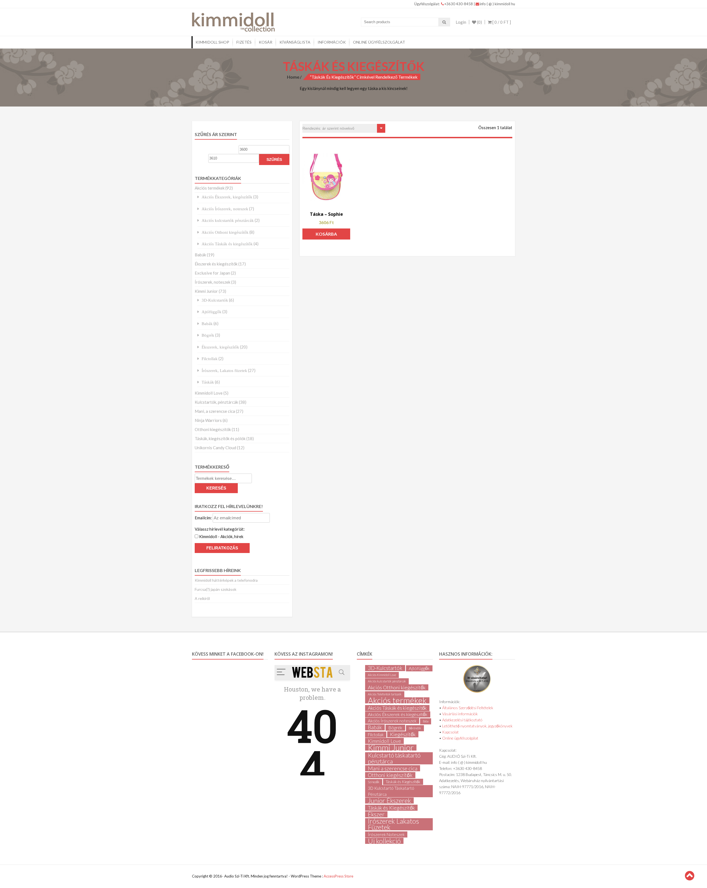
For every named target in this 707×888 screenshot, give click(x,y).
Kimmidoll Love (209, 392)
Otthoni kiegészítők (213, 429)
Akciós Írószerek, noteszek (225, 209)
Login (461, 22)
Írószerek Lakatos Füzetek (393, 824)
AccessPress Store (338, 876)
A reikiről (202, 598)
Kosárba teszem (326, 235)
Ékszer (376, 814)
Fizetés (244, 42)
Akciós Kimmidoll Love (382, 675)
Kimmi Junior (206, 291)
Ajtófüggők (211, 312)
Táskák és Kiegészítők (403, 782)
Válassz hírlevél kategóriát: (220, 529)
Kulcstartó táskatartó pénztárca (394, 758)
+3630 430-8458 (459, 4)
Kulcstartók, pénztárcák (216, 402)
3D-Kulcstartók (215, 300)
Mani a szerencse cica (392, 768)
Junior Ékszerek (389, 800)
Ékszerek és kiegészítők (216, 263)
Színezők (373, 782)
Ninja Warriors (208, 420)
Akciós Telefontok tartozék (385, 694)
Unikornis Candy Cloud (215, 447)
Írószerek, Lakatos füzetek (224, 370)
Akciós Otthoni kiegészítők (225, 232)
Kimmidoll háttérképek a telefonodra (226, 580)
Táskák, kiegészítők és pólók (220, 438)
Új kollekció (384, 841)
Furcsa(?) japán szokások (215, 589)
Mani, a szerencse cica (215, 411)
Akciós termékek (210, 187)
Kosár (265, 42)
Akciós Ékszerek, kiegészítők (227, 197)
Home (293, 76)
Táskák (208, 382)
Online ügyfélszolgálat (379, 42)
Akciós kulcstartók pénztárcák (228, 220)
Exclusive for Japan (212, 272)
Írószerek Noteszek (386, 834)
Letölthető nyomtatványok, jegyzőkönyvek (477, 726)
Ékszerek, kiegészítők (220, 347)
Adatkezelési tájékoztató (462, 719)
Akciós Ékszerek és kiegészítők (398, 714)
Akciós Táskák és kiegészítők (227, 244)
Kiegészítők (403, 734)
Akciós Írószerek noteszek (392, 720)
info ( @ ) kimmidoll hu (497, 4)
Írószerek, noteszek (212, 282)
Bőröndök (415, 728)
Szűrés (274, 159)
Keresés (216, 488)
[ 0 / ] (501, 22)
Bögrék (208, 335)
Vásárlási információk (460, 713)
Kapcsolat (450, 732)
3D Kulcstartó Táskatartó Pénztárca (391, 791)
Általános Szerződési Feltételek (467, 707)
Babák (200, 254)
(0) (479, 22)
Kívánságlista (294, 42)
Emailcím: (204, 517)
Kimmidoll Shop (212, 42)
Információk (332, 42)
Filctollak (210, 359)
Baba (425, 721)
